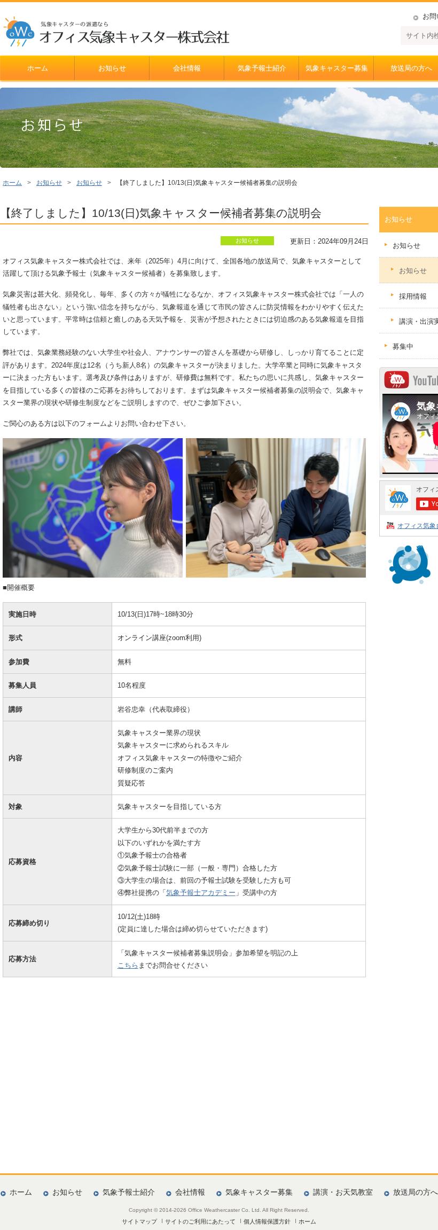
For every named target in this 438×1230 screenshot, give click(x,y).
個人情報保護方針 (267, 1221)
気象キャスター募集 (337, 68)
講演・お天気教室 (343, 1192)
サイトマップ (139, 1221)
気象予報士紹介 (262, 68)
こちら (128, 965)
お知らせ (112, 68)
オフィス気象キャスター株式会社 (116, 31)
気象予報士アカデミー (201, 893)
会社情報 (187, 68)
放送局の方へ (415, 1192)
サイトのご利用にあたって (200, 1221)
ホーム (37, 68)
